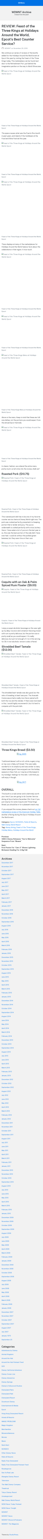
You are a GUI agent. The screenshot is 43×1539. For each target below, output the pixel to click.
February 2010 (7, 1209)
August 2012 (6, 1091)
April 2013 (5, 1064)
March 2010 (6, 1205)
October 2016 (6, 918)
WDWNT (8, 48)
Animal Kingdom (7, 1354)
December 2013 (7, 1040)
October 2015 (6, 965)
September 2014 (8, 1012)
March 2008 (6, 1300)
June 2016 (5, 934)
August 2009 (6, 1233)
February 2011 (6, 1162)
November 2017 (7, 866)
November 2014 (7, 1004)
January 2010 (6, 1213)
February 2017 (7, 902)
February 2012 (7, 1115)
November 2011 (7, 1127)
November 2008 (7, 1269)
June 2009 (5, 1241)
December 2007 (7, 1312)
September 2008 (8, 1276)
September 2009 (8, 1229)
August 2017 (6, 878)
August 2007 (6, 1328)
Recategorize (6, 1469)
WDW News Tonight (9, 1508)
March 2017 (6, 898)
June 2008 (5, 1288)
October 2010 (6, 1178)
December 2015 (7, 957)
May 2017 (5, 890)
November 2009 (7, 1221)
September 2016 (8, 922)
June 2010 (5, 1194)
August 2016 (6, 926)
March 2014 (6, 1032)
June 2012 (5, 1099)
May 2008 (5, 1292)
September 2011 (7, 1135)
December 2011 (7, 1123)
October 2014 (6, 1008)
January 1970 (6, 1336)
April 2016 (5, 941)
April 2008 (5, 1296)
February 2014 (7, 1036)
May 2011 (5, 1150)
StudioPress (13, 1535)
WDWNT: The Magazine (10, 1524)
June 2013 (5, 1060)
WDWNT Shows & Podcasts (12, 1520)
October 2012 (6, 1083)
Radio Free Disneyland (10, 1461)
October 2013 (6, 1044)
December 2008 (7, 1265)
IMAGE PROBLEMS (9, 1421)
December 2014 (7, 1000)
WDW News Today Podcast (12, 1504)
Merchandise (6, 1429)
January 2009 (6, 1261)
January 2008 (6, 1308)
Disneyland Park (7, 1394)
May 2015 (5, 981)
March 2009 (6, 1253)
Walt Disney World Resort (11, 825)
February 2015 (7, 993)
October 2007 (7, 1320)
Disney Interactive (8, 1378)
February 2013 (7, 1071)
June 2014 (5, 1020)
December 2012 (7, 1079)
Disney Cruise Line (8, 1374)
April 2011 (5, 1154)
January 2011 (6, 1166)
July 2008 (5, 1284)
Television (5, 1480)
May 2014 (5, 1024)
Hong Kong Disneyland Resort (12, 1413)
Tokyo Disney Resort (9, 1492)
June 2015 (5, 977)
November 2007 (7, 1316)
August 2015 (6, 973)
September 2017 (8, 874)
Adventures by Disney (9, 1350)
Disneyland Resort (8, 1398)
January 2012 (6, 1119)
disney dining (11, 827)
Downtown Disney (8, 1402)
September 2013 (8, 1048)
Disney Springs (7, 1382)
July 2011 (5, 1142)
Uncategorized (7, 1496)
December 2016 (7, 910)
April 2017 (5, 894)
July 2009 (5, 1237)
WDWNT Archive (21, 12)
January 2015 (6, 997)
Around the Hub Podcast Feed (12, 1362)
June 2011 (5, 1146)
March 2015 (6, 989)
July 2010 (5, 1190)
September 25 (7, 1340)
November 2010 (7, 1174)
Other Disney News (9, 1453)
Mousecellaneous (8, 1433)
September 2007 (8, 1324)
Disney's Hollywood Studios (12, 1386)
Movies (4, 1437)
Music (4, 1441)
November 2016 (7, 914)
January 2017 (6, 906)
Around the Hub (7, 1358)
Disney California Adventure (12, 1370)
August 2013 (6, 1052)
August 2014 (6, 1016)
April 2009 (5, 1249)
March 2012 (6, 1111)
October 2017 (6, 870)
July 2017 (5, 882)
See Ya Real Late (8, 1473)
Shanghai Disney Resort (10, 1476)
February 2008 (7, 1304)
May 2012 (5, 1103)
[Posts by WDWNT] (3, 48)
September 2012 (8, 1087)
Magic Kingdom (7, 1425)
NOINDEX (19, 822)
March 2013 (6, 1068)
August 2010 (6, 1186)
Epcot (12, 822)
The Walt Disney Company (11, 1484)
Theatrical (5, 1488)
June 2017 (5, 886)
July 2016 (5, 930)
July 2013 (5, 1056)
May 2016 (5, 937)
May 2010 (5, 1198)
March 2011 (5, 1158)
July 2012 (5, 1095)
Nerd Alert (5, 1445)
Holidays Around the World (23, 830)
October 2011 (6, 1131)
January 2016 (6, 953)
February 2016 (7, 949)
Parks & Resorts (30, 822)
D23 (3, 1366)
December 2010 (7, 1170)
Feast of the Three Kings (26, 827)
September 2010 (8, 1182)
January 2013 (6, 1075)
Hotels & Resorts (8, 1417)
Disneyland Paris (8, 1390)
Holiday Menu (7, 830)
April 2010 (5, 1202)
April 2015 (5, 985)
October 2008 (7, 1273)
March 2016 (6, 945)
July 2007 (5, 1332)
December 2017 (7, 863)
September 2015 (8, 969)
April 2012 (5, 1107)
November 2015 (7, 961)
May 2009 (5, 1245)
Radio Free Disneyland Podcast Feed (15, 1465)
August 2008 (6, 1280)
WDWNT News (7, 1516)
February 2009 (7, 1257)
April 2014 (5, 1028)
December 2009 (7, 1217)
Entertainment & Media (10, 1406)
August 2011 (6, 1139)
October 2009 (7, 1225)
